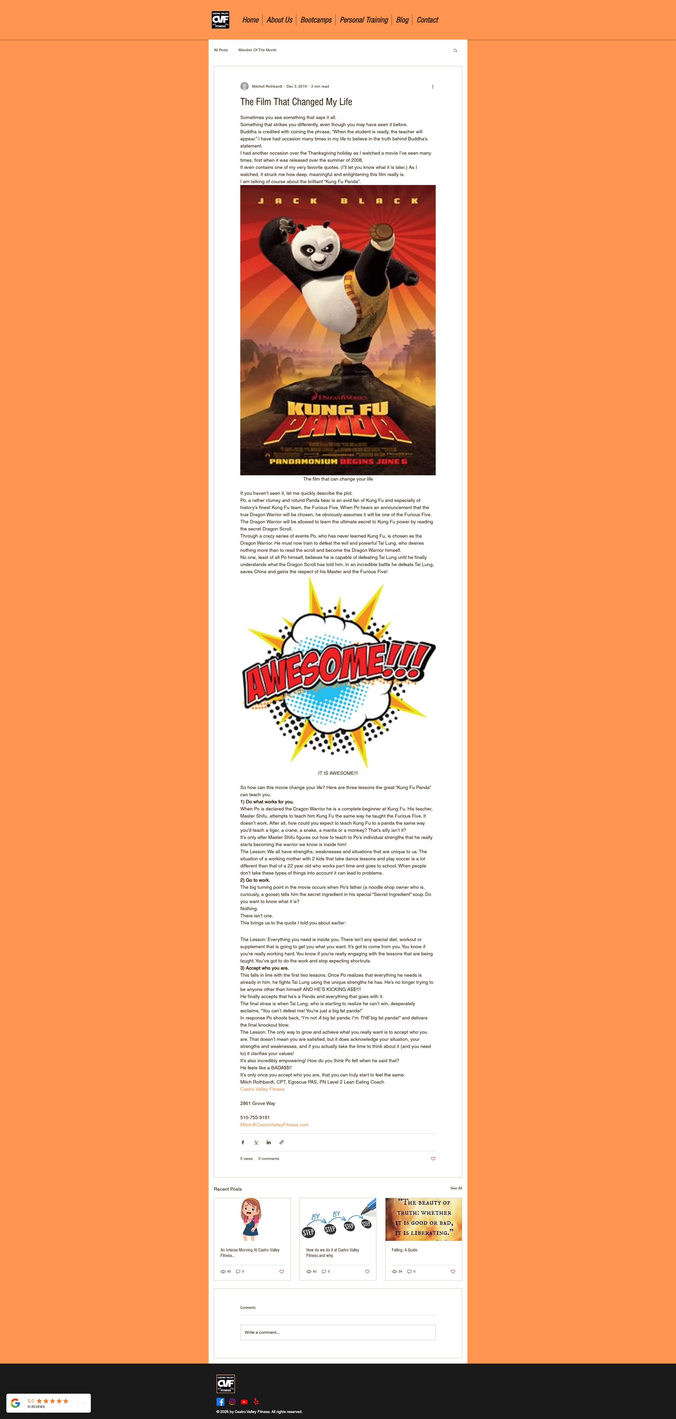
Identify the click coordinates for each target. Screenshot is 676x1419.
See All (456, 1188)
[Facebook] (220, 1402)
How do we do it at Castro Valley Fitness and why (332, 1252)
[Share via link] (281, 1142)
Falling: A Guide (404, 1250)
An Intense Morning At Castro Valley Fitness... (249, 1252)
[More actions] (432, 86)
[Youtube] (244, 1402)
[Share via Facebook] (242, 1142)
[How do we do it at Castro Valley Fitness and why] (338, 1219)
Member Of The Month (257, 50)
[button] (455, 50)
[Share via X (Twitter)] (255, 1142)
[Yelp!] (256, 1402)
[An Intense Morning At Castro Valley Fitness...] (252, 1219)
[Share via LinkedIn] (268, 1142)
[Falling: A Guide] (424, 1219)
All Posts (221, 50)
